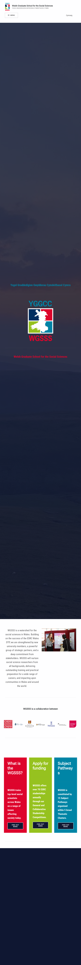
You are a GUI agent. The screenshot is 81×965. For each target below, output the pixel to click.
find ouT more (65, 826)
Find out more (15, 826)
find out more (40, 825)
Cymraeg (69, 15)
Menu (12, 15)
